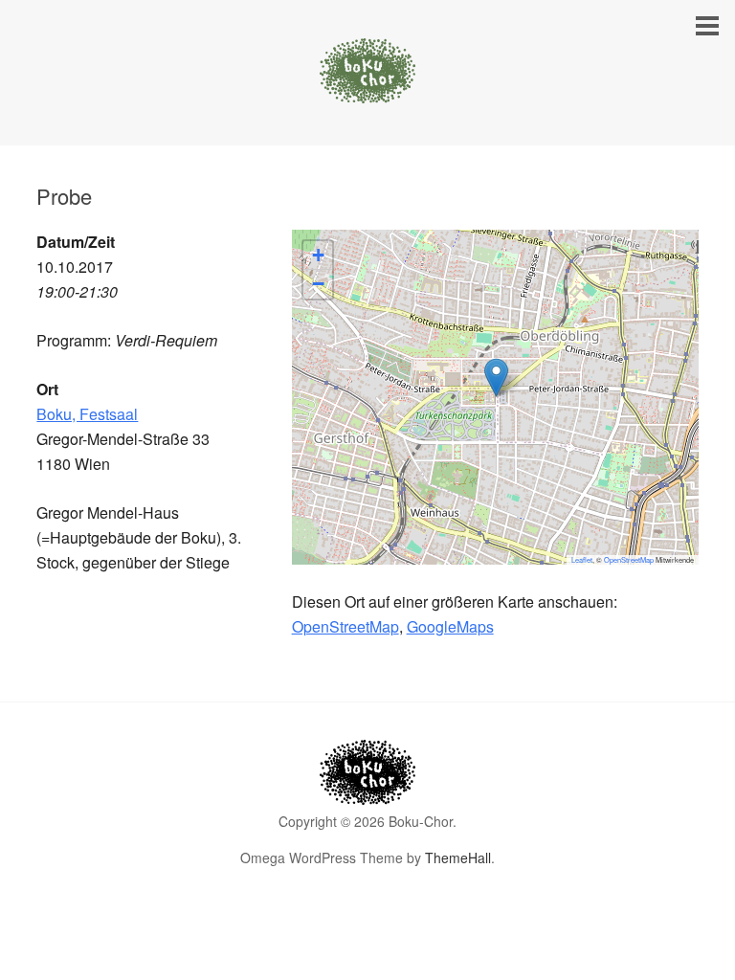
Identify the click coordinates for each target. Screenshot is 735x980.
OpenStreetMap (629, 559)
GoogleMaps (450, 626)
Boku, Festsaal (87, 414)
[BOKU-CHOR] (367, 86)
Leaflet (581, 559)
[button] (496, 377)
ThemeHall (458, 857)
